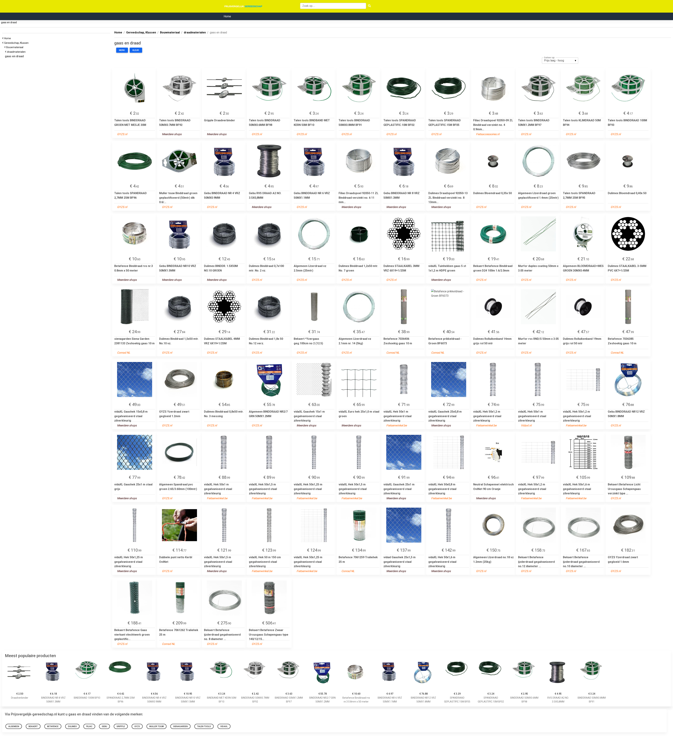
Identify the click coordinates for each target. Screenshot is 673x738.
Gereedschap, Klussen (17, 42)
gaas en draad (9, 22)
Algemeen (13, 726)
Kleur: (135, 50)
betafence (53, 726)
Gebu (104, 726)
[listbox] (560, 60)
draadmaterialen (17, 51)
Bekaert (33, 726)
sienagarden (180, 726)
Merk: (122, 50)
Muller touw (156, 726)
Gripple (121, 726)
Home (227, 16)
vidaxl (224, 726)
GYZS (137, 726)
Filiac (89, 726)
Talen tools (204, 726)
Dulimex (72, 726)
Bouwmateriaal (15, 47)
